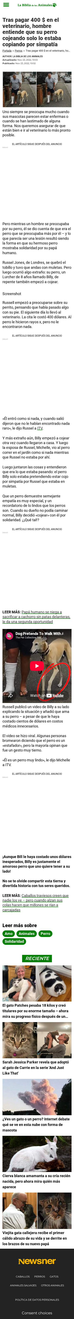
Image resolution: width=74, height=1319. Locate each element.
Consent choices (37, 1313)
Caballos (23, 1276)
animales (27, 933)
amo (9, 933)
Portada (7, 50)
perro (45, 933)
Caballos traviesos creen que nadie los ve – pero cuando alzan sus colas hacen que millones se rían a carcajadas (35, 902)
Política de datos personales (37, 1299)
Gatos (54, 1276)
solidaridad (14, 941)
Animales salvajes (23, 1285)
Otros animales (52, 1285)
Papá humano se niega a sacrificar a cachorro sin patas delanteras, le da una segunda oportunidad (36, 617)
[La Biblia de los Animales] (37, 5)
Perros (18, 50)
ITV (39, 428)
